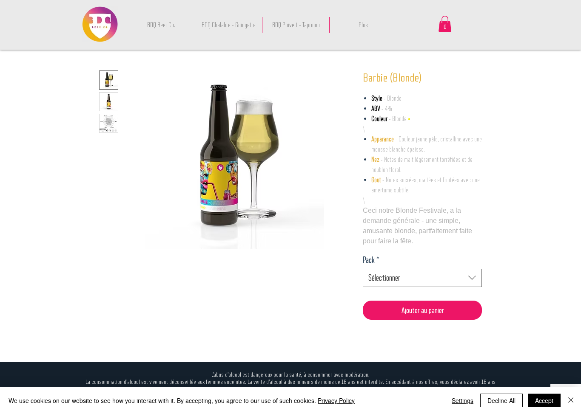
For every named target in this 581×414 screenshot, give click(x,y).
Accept (544, 400)
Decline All (501, 400)
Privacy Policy (336, 400)
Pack (371, 260)
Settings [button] (462, 400)
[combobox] (422, 278)
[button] (445, 24)
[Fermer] (571, 400)
